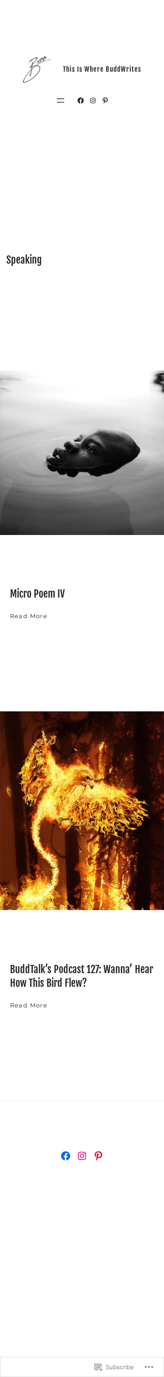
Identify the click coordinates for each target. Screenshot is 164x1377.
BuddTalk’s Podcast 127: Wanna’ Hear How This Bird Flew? (81, 976)
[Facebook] (80, 100)
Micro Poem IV (37, 594)
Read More (29, 616)
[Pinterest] (105, 100)
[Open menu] (60, 100)
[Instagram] (93, 100)
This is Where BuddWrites (102, 69)
